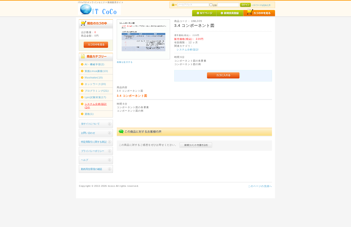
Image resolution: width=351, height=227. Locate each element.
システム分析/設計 (188, 49)
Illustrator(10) (94, 77)
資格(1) (89, 114)
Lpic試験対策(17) (95, 97)
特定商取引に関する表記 (94, 141)
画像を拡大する (125, 62)
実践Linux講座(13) (96, 71)
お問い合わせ (88, 132)
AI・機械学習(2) (95, 64)
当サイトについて (90, 123)
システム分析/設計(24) (96, 106)
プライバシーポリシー (92, 151)
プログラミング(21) (97, 90)
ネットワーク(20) (95, 84)
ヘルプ (84, 160)
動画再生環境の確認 (91, 169)
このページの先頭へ (260, 186)
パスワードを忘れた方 (261, 5)
